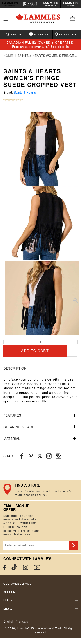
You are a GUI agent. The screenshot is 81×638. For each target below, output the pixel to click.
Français (22, 621)
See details (60, 46)
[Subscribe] (73, 545)
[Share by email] (48, 456)
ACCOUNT (10, 592)
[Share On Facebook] (21, 456)
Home (8, 55)
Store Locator (40, 490)
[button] (13, 99)
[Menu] (5, 19)
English (8, 621)
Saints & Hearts (25, 92)
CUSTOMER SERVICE (17, 583)
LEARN (8, 600)
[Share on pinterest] (30, 456)
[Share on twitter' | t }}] (39, 456)
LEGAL (7, 608)
